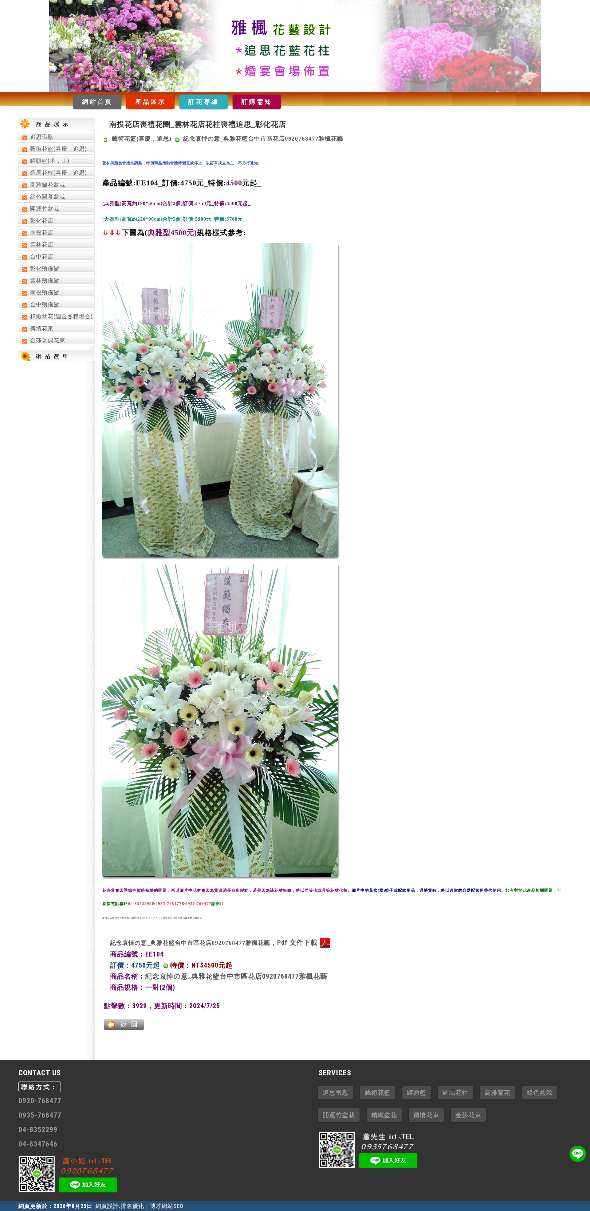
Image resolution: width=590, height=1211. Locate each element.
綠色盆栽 (540, 1092)
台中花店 (41, 256)
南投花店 (41, 232)
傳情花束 (41, 328)
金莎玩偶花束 (47, 340)
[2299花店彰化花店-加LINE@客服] (577, 1154)
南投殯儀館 (44, 292)
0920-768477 (39, 1100)
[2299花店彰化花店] (295, 46)
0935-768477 (39, 1115)
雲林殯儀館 (44, 280)
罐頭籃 (416, 1092)
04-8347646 (37, 1144)
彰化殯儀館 (44, 268)
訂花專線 (203, 101)
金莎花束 (468, 1115)
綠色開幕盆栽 (47, 196)
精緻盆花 (384, 1115)
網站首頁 (97, 101)
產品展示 (150, 101)
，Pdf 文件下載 (214, 942)
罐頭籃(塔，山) (49, 160)
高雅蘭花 (497, 1092)
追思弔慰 (41, 137)
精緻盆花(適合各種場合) (61, 316)
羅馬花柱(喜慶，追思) (58, 172)
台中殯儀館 (44, 304)
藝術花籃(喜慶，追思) (58, 149)
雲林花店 (41, 244)
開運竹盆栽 (44, 208)
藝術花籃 (378, 1092)
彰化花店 (41, 220)
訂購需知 (257, 101)
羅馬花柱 (455, 1092)
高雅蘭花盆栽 (47, 184)
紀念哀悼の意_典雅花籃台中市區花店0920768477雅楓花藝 (236, 976)
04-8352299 (37, 1129)
